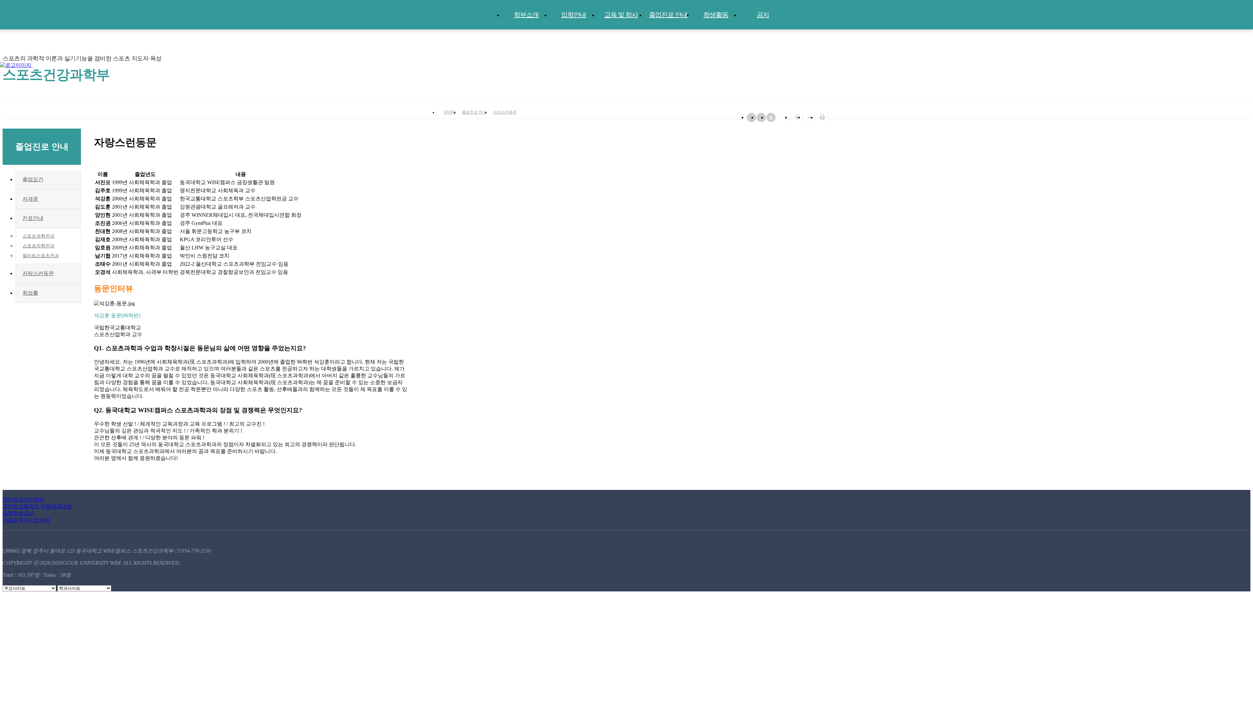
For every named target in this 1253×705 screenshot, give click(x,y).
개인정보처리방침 (23, 499)
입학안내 (573, 14)
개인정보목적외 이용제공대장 (37, 506)
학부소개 (526, 14)
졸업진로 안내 (668, 14)
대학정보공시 (18, 513)
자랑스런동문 (505, 112)
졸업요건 (33, 179)
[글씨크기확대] (797, 117)
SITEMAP (1246, 64)
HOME (450, 112)
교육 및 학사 (621, 14)
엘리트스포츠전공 (41, 255)
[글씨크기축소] (809, 117)
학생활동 (716, 14)
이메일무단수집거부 (26, 520)
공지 (763, 14)
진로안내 (33, 218)
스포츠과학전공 (38, 236)
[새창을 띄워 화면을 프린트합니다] (822, 117)
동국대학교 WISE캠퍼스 (1233, 64)
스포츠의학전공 (38, 245)
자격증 (30, 199)
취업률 (30, 293)
